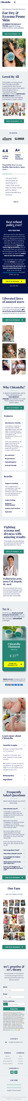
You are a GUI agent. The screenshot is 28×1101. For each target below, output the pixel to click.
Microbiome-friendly (12, 423)
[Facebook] (12, 1072)
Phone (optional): (9, 1001)
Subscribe (14, 1009)
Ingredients (7, 779)
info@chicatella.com (10, 272)
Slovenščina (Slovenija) (14, 1085)
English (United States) (14, 1090)
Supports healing (11, 483)
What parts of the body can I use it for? (12, 862)
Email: (5, 994)
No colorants (9, 455)
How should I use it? (11, 809)
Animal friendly (10, 465)
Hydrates (8, 512)
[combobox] (5, 1004)
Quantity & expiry (10, 745)
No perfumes (10, 459)
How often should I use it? (13, 854)
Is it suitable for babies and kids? (12, 857)
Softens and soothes (12, 508)
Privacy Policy (14, 1030)
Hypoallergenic (10, 462)
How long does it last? (11, 850)
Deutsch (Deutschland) (14, 1088)
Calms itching (10, 500)
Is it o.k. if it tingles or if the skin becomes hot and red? (13, 868)
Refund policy (8, 776)
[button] (14, 2)
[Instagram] (15, 1072)
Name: (5, 987)
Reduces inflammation (10, 504)
